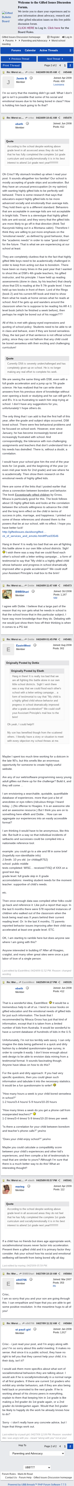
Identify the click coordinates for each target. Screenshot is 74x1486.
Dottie (30, 585)
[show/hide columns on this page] (70, 50)
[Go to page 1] (60, 65)
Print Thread (11, 65)
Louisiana (58, 84)
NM (55, 598)
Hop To (22, 1445)
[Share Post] (59, 72)
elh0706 (29, 1323)
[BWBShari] (7, 598)
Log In (68, 37)
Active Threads (49, 50)
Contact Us (11, 1477)
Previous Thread (20, 59)
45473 (68, 585)
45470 (68, 117)
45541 (68, 1180)
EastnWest (28, 982)
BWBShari (28, 1273)
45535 (68, 982)
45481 (68, 639)
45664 (68, 1273)
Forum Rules (9, 1474)
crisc (31, 72)
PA (54, 1286)
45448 (68, 72)
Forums (10, 40)
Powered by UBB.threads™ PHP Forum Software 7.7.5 (37, 1484)
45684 (68, 1323)
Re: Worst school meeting (21, 72)
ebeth (30, 1180)
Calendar (30, 50)
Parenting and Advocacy (34, 40)
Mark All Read (25, 1474)
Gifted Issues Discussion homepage (21, 37)
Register (55, 37)
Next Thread (54, 59)
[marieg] (7, 1193)
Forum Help (25, 1477)
